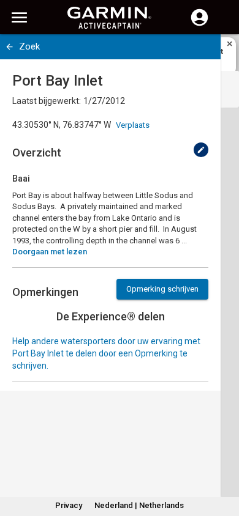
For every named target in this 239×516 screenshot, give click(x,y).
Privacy (68, 505)
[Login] (199, 24)
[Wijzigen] (201, 149)
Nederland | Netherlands (139, 505)
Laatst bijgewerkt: (46, 101)
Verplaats (133, 125)
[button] (223, 460)
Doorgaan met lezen (49, 251)
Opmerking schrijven (162, 288)
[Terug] (9, 46)
